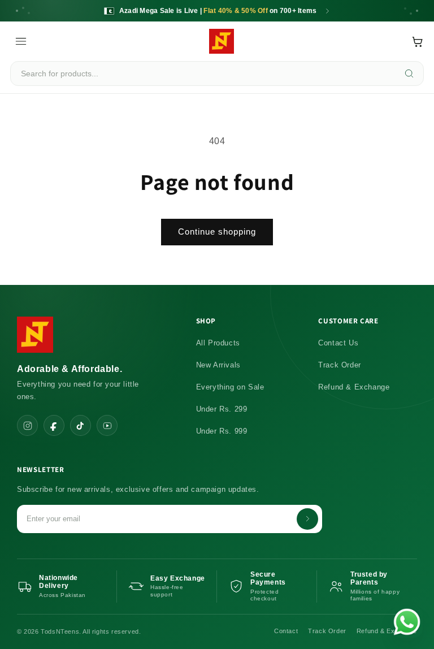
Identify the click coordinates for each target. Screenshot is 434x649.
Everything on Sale (230, 387)
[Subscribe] (307, 519)
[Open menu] (21, 41)
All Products (218, 343)
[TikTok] (80, 425)
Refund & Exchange (353, 387)
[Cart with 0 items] (417, 41)
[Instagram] (27, 425)
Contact (286, 631)
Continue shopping (217, 231)
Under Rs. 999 (222, 431)
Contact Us (338, 343)
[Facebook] (54, 425)
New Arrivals (218, 365)
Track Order (339, 365)
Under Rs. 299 (222, 409)
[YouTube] (107, 425)
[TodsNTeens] (221, 41)
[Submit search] (409, 73)
